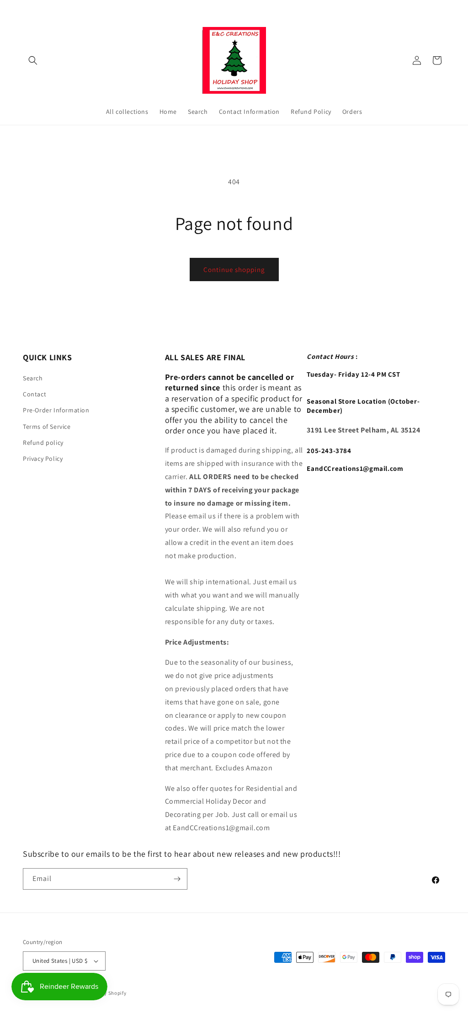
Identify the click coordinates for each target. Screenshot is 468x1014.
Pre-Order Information (56, 410)
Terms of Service (47, 426)
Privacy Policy (43, 458)
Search (33, 378)
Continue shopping (234, 269)
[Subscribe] (177, 879)
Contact (34, 394)
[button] (33, 60)
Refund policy (43, 442)
